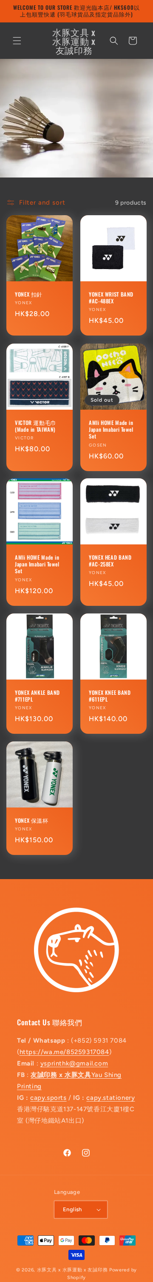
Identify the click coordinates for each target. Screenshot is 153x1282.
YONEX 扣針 (28, 294)
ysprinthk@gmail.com (74, 1063)
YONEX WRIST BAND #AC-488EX (111, 298)
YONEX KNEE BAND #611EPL (109, 696)
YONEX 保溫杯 (31, 820)
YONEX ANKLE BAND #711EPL (37, 696)
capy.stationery (110, 1098)
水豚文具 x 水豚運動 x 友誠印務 (73, 1270)
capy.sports (48, 1098)
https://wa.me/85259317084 (64, 1052)
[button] (17, 40)
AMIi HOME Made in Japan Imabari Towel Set (111, 429)
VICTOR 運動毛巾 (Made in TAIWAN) (36, 426)
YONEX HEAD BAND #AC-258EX (110, 561)
